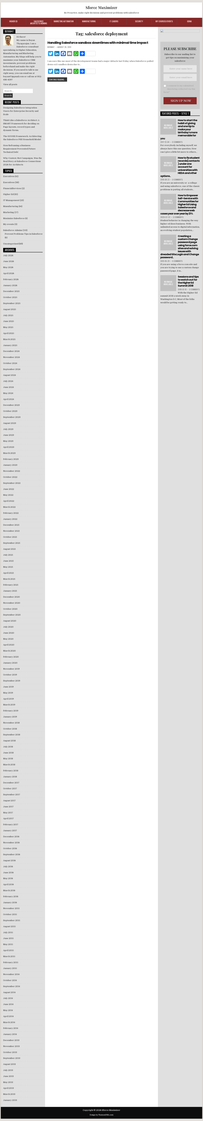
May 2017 (8, 812)
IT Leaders (114, 21)
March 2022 (9, 507)
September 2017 (11, 794)
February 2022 (11, 513)
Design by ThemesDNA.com (101, 1115)
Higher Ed (13, 21)
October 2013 (10, 1052)
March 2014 (9, 1022)
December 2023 (11, 405)
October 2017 (10, 788)
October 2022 (10, 477)
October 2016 (10, 848)
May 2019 (8, 693)
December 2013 (11, 1040)
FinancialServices (12, 188)
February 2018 (10, 770)
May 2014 (8, 1010)
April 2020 (8, 645)
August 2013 (9, 1064)
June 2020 (8, 633)
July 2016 (8, 866)
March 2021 (9, 579)
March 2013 (9, 1094)
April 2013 (8, 1088)
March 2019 (9, 704)
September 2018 (11, 734)
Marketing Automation (64, 21)
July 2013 (8, 1070)
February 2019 (10, 711)
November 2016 (11, 842)
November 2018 (11, 723)
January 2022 (10, 519)
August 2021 (9, 549)
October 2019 (10, 675)
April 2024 (8, 399)
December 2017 (11, 782)
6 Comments (177, 261)
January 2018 (10, 776)
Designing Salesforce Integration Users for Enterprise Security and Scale (20, 111)
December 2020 (11, 597)
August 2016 (9, 860)
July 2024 (8, 381)
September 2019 (11, 681)
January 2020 (10, 663)
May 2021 (8, 567)
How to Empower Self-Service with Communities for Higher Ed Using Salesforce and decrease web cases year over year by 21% (179, 204)
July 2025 (8, 315)
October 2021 (10, 537)
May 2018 (8, 758)
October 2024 (10, 363)
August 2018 (9, 740)
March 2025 (9, 339)
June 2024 (8, 387)
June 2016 (8, 872)
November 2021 (11, 531)
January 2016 (10, 902)
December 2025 (11, 291)
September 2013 (11, 1058)
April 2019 (8, 699)
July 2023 (8, 429)
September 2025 (11, 303)
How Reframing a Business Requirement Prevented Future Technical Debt (19, 148)
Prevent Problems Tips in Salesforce (24, 234)
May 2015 (8, 944)
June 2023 (8, 435)
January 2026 (10, 285)
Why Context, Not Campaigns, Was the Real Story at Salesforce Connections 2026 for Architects (22, 161)
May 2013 (8, 1082)
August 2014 (9, 992)
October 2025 (10, 297)
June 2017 (8, 806)
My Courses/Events (164, 21)
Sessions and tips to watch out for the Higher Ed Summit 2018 (188, 281)
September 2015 (11, 920)
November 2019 (11, 669)
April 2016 (8, 884)
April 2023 (8, 447)
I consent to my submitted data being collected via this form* (179, 89)
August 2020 (9, 621)
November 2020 (11, 603)
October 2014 (10, 980)
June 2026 (8, 261)
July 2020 (8, 627)
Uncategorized (11, 244)
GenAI (189, 21)
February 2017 (10, 824)
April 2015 (8, 950)
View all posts (10, 84)
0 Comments (177, 142)
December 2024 (11, 351)
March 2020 (9, 651)
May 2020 (8, 639)
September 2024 (11, 369)
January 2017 (10, 830)
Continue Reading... (57, 79)
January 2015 (10, 968)
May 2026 (8, 267)
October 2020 (10, 609)
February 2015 (10, 962)
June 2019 (8, 687)
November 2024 (11, 357)
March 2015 (9, 956)
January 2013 (10, 1100)
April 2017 (8, 818)
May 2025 (8, 327)
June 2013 (8, 1076)
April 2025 (8, 333)
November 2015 (11, 908)
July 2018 (8, 746)
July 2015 (8, 932)
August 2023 (9, 423)
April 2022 (8, 501)
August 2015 (9, 926)
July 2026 (8, 255)
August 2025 (9, 309)
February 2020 (11, 657)
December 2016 (11, 836)
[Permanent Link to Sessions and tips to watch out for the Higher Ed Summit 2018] (168, 283)
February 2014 (10, 1028)
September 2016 (11, 854)
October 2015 (10, 914)
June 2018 (8, 753)
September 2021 (11, 543)
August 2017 (9, 800)
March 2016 (9, 890)
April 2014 (8, 1016)
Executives (8, 176)
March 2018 (9, 764)
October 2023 (10, 411)
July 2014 (8, 998)
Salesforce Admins (12, 230)
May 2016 (8, 878)
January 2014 (10, 1034)
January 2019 (10, 717)
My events (8, 224)
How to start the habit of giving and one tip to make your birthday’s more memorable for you (178, 129)
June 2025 (8, 321)
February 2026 (11, 279)
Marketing (8, 212)
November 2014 (11, 974)
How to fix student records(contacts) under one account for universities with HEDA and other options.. (180, 167)
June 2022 (8, 489)
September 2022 (11, 483)
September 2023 (11, 417)
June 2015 (8, 938)
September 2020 (12, 615)
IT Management (11, 200)
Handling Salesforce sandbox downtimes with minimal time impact (97, 42)
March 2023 (9, 453)
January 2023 (10, 465)
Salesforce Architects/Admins (38, 22)
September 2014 (11, 986)
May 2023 (8, 441)
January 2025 (10, 345)
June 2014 (8, 1004)
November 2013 (11, 1046)
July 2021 (8, 555)
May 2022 (8, 495)
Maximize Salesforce (14, 218)
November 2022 (11, 471)
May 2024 (8, 393)
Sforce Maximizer (101, 7)
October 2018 (10, 729)
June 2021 (8, 561)
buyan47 (51, 47)
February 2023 (11, 459)
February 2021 (10, 585)
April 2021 (8, 573)
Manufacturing (89, 21)
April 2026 (8, 273)
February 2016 (10, 896)
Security (139, 21)
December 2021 (11, 525)
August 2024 (9, 375)
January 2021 (10, 591)
